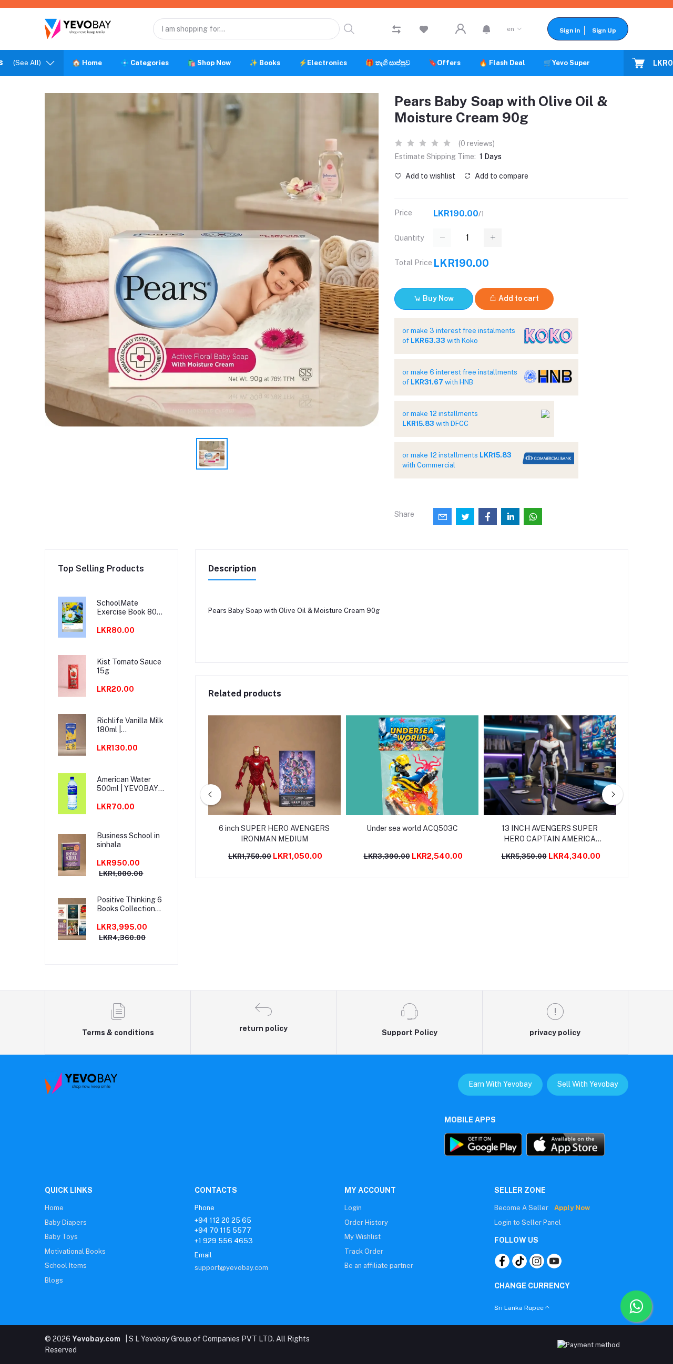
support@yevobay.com (231, 1268)
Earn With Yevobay (500, 1084)
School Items (66, 1265)
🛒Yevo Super (567, 63)
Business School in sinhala (128, 840)
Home (54, 1208)
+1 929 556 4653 (224, 1241)
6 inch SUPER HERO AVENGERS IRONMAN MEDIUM (274, 833)
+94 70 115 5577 (223, 1230)
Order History (366, 1222)
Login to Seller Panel (527, 1222)
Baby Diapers (66, 1222)
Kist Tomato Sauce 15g (129, 666)
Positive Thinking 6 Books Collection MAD (129, 904)
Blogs (54, 1280)
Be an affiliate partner (378, 1265)
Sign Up (604, 30)
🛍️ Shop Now (209, 63)
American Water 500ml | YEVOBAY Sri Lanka (127, 784)
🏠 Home (87, 63)
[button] (487, 29)
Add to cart (518, 298)
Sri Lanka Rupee (519, 1307)
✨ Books (264, 63)
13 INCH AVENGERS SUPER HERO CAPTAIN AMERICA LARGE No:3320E (550, 834)
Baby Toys (61, 1237)
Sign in (569, 30)
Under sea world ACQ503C (412, 828)
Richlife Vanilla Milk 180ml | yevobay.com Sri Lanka (130, 725)
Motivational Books (75, 1251)
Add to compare (500, 176)
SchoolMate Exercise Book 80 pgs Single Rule (127, 608)
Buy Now (437, 298)
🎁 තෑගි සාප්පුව (387, 63)
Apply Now (572, 1208)
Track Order (363, 1251)
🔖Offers (445, 63)
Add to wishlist (429, 176)
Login (353, 1208)
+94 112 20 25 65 (223, 1220)
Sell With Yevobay (587, 1084)
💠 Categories (144, 63)
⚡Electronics (323, 63)
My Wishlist (362, 1237)
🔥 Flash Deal (502, 63)
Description (232, 569)
